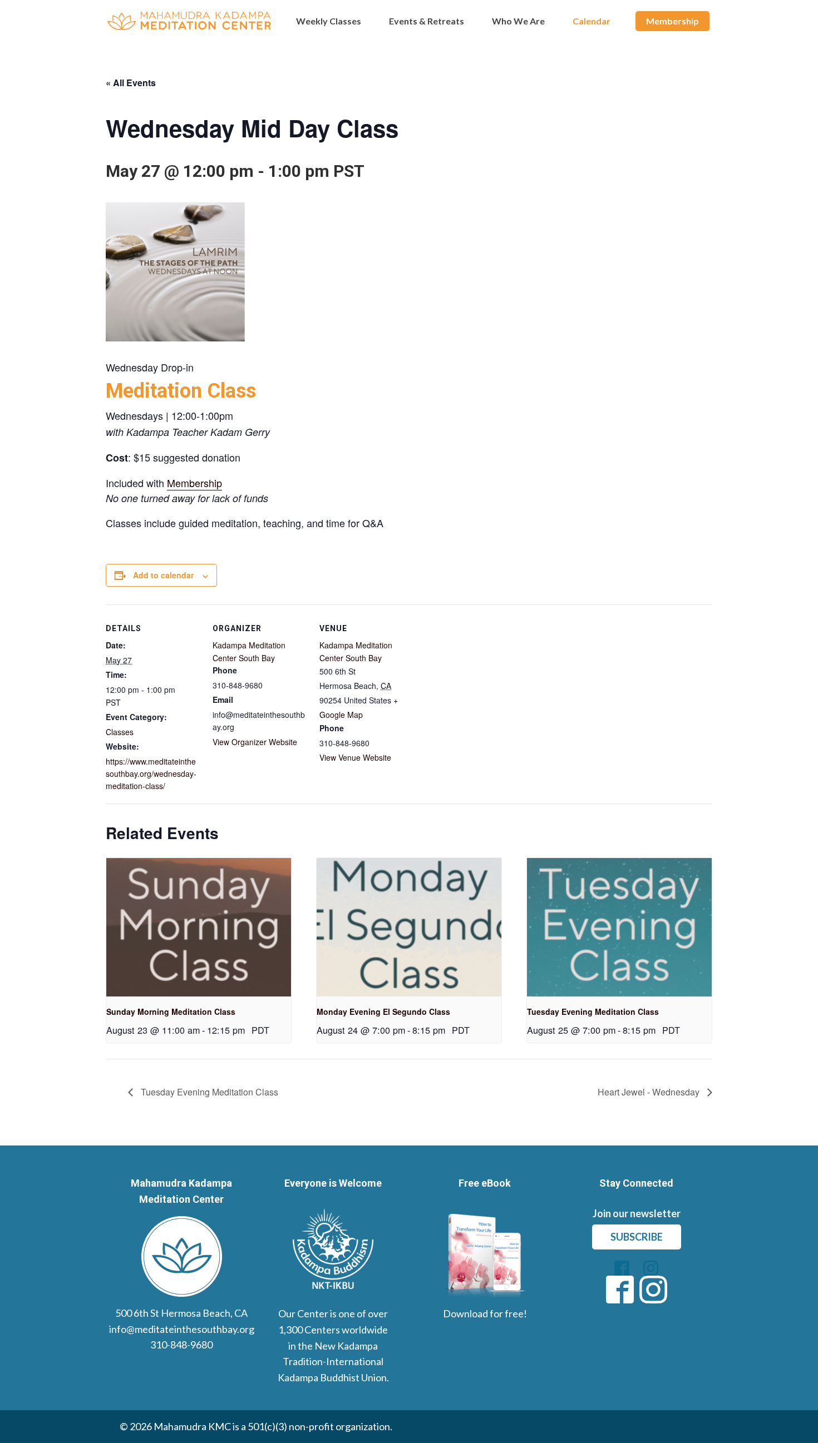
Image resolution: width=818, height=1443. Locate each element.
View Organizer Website (255, 741)
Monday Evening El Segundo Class (383, 1011)
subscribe (636, 1237)
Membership (672, 21)
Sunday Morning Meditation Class (170, 1011)
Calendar (591, 21)
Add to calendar (163, 575)
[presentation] (198, 927)
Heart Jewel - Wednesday (650, 1091)
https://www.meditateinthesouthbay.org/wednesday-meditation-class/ (151, 774)
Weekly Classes (328, 21)
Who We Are (518, 21)
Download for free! (485, 1313)
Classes (120, 731)
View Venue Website (355, 757)
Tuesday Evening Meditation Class (593, 1011)
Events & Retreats (426, 21)
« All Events (131, 82)
